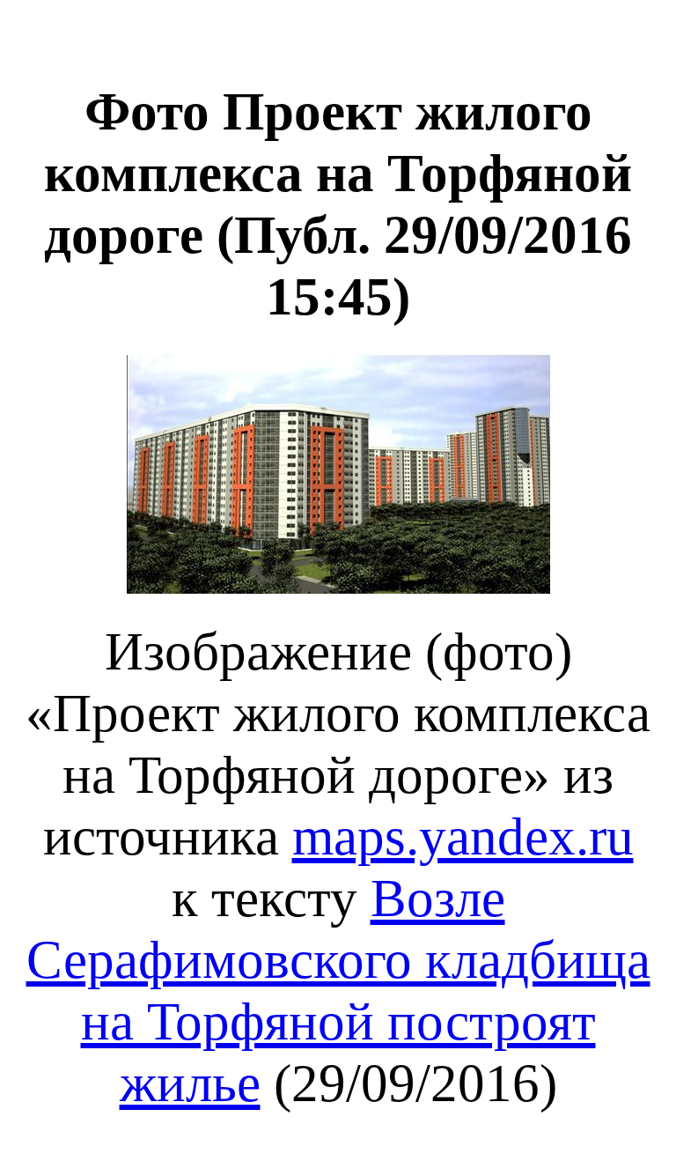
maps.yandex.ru (463, 836)
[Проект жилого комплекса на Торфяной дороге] (338, 589)
